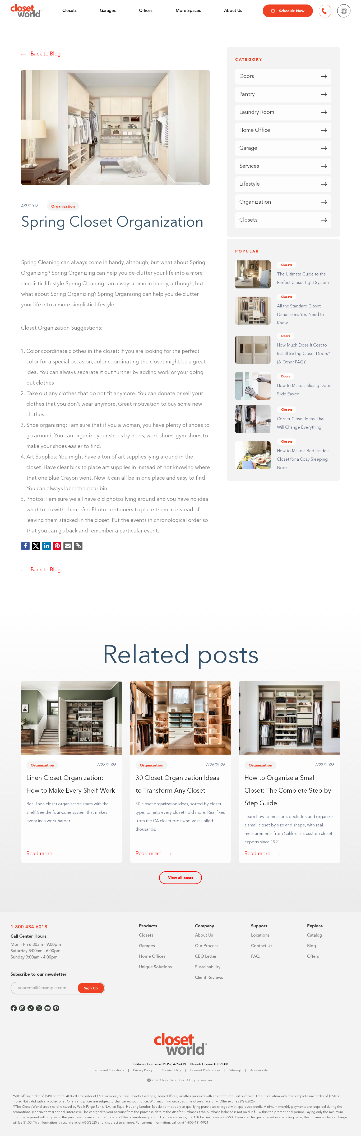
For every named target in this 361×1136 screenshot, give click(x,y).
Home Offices (152, 957)
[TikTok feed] (30, 1008)
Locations (260, 935)
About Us (233, 11)
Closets (69, 11)
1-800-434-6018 (29, 927)
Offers (313, 957)
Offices (145, 11)
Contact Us (261, 946)
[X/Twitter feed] (39, 1008)
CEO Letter (206, 957)
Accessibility (259, 1070)
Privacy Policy (142, 1070)
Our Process (206, 946)
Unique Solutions (155, 967)
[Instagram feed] (22, 1008)
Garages (108, 11)
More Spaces (188, 11)
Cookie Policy (171, 1070)
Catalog (314, 935)
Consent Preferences (205, 1070)
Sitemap (235, 1070)
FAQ (255, 957)
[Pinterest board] (56, 1008)
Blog (311, 946)
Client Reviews (209, 978)
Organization (63, 206)
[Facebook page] (14, 1008)
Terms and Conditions (108, 1070)
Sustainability (207, 967)
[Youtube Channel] (47, 1008)
